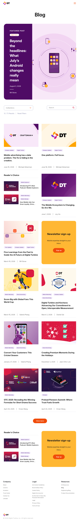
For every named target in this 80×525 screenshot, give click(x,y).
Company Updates (9, 150)
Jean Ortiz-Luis (65, 362)
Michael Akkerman (25, 167)
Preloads (45, 395)
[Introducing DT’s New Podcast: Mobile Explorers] (21, 186)
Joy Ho (57, 214)
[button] (18, 107)
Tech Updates (8, 247)
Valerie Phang (24, 315)
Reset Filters (22, 113)
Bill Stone (23, 261)
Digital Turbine (20, 150)
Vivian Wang (23, 409)
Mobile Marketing (9, 294)
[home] (6, 3)
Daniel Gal (60, 315)
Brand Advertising (21, 294)
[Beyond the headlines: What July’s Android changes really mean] (40, 62)
